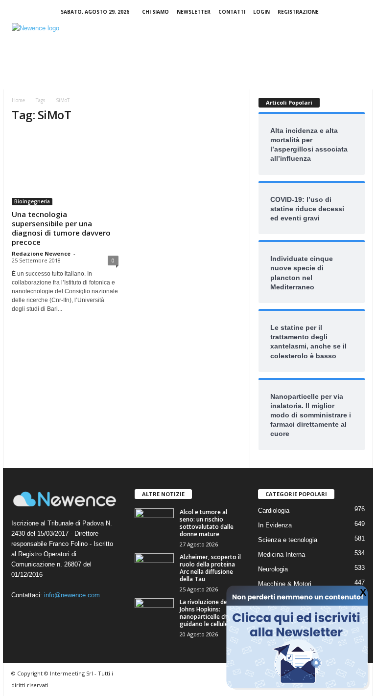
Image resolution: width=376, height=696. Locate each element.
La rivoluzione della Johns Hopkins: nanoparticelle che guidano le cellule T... (209, 613)
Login (261, 11)
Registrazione (298, 11)
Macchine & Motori (284, 583)
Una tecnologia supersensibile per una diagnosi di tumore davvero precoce (61, 228)
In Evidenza (275, 525)
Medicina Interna (281, 554)
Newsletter (194, 11)
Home (18, 100)
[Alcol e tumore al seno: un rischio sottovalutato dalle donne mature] (154, 523)
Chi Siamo (155, 11)
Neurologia (273, 569)
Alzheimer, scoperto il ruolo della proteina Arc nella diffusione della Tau (210, 568)
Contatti (231, 11)
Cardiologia (273, 510)
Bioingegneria (32, 201)
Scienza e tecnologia (287, 540)
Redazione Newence (41, 253)
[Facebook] (335, 12)
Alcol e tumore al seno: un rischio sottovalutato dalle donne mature (207, 523)
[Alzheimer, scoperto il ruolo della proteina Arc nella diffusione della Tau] (154, 568)
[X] (366, 12)
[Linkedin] (350, 12)
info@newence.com (72, 595)
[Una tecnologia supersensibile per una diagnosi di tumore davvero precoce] (65, 168)
